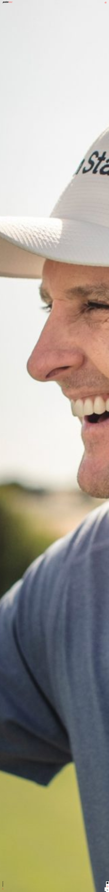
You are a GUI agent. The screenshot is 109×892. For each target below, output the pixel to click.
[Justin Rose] (8, 2)
